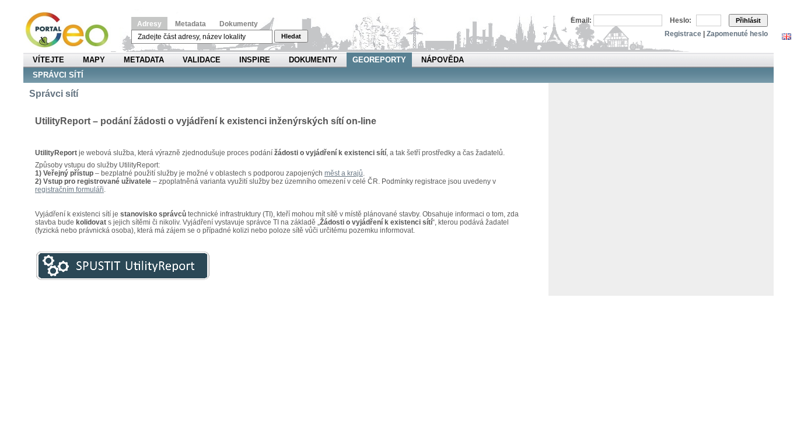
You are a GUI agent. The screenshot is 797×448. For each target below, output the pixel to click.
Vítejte (48, 59)
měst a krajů (343, 173)
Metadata (190, 24)
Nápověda (442, 59)
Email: (581, 20)
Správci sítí (58, 75)
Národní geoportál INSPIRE (71, 30)
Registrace (683, 34)
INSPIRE (254, 59)
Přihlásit (748, 20)
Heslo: (680, 20)
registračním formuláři (69, 190)
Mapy (94, 59)
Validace (202, 59)
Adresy (149, 24)
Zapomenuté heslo (737, 34)
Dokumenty (238, 24)
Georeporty (379, 59)
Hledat (291, 36)
